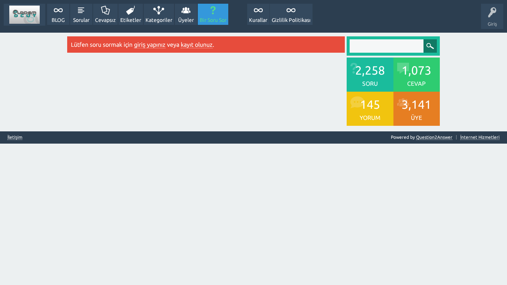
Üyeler (186, 20)
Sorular (81, 20)
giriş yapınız (150, 44)
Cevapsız (105, 20)
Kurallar (258, 20)
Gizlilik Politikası (291, 20)
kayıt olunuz (197, 44)
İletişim (14, 137)
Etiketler (130, 20)
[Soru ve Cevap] (24, 15)
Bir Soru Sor (213, 20)
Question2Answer (434, 137)
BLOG (58, 20)
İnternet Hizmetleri (480, 137)
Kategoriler (158, 20)
